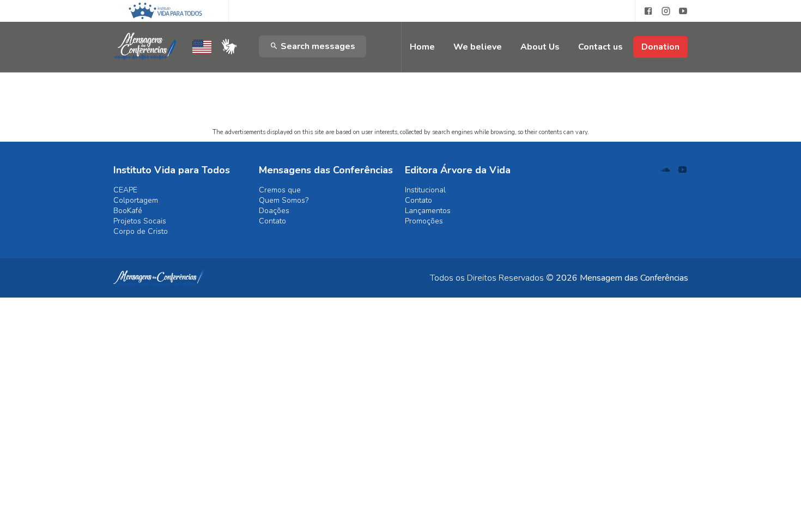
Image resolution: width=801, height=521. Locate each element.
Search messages (316, 46)
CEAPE (125, 190)
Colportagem (135, 200)
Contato (272, 221)
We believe (477, 47)
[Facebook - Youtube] (644, 11)
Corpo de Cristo (140, 231)
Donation (660, 47)
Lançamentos (428, 210)
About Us (540, 47)
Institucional (425, 190)
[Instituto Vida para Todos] (165, 11)
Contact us (600, 47)
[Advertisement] (400, 74)
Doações (274, 210)
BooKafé (127, 210)
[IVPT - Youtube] (683, 11)
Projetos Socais (139, 221)
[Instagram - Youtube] (666, 11)
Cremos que (280, 190)
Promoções (424, 221)
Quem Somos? (283, 200)
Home (422, 47)
